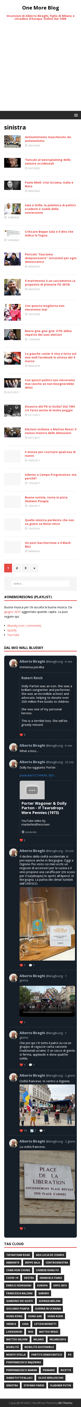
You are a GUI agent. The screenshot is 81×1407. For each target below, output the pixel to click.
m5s (30, 1331)
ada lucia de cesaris (50, 1255)
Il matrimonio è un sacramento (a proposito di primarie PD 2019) (50, 282)
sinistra (12, 1385)
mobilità (12, 1347)
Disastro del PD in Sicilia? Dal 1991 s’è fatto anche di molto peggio (50, 408)
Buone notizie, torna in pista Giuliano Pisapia (46, 499)
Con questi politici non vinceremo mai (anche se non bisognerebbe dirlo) (50, 383)
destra (29, 1278)
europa (42, 1285)
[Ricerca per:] (40, 583)
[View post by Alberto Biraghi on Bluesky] (42, 748)
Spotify (12, 630)
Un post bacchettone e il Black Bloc (48, 544)
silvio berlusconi (50, 1378)
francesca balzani (19, 1293)
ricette (66, 1370)
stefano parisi (34, 1385)
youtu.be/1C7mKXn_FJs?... (38, 775)
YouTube (13, 635)
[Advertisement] (40, 68)
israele (11, 1324)
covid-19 (12, 1278)
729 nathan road (18, 1255)
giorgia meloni (49, 1301)
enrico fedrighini (18, 1285)
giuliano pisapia (17, 1308)
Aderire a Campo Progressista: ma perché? (50, 476)
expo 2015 (60, 1285)
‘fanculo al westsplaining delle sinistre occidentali (48, 161)
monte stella (16, 1354)
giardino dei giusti (19, 1301)
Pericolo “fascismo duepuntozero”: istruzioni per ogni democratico (50, 258)
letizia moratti (45, 1324)
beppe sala (32, 1262)
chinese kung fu (47, 1270)
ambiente (12, 1262)
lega (25, 1324)
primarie (49, 1370)
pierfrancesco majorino (23, 1362)
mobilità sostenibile (39, 1347)
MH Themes (65, 1403)
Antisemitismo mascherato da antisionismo (48, 139)
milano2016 (58, 1339)
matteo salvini (17, 1339)
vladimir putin (60, 1385)
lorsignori (14, 1331)
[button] (75, 115)
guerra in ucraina (48, 1308)
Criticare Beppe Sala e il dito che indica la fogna (49, 233)
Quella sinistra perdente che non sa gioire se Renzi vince (49, 522)
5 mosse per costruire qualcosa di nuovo (50, 454)
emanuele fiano (51, 1278)
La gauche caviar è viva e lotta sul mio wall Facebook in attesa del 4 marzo (50, 357)
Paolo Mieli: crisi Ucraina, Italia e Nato (49, 184)
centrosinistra (57, 1262)
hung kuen (55, 1316)
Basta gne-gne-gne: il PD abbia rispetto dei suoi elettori (48, 333)
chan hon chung (18, 1270)
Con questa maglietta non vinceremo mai (44, 307)
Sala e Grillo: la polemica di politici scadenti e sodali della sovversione (50, 209)
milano (38, 1339)
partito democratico (46, 1354)
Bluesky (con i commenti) (24, 626)
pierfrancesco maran (21, 1370)
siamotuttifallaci (19, 1378)
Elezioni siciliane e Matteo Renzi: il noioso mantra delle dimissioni (50, 431)
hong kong (14, 1316)
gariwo (43, 1293)
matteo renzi (48, 1331)
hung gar (35, 1316)
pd (69, 1354)
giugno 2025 (12, 612)
